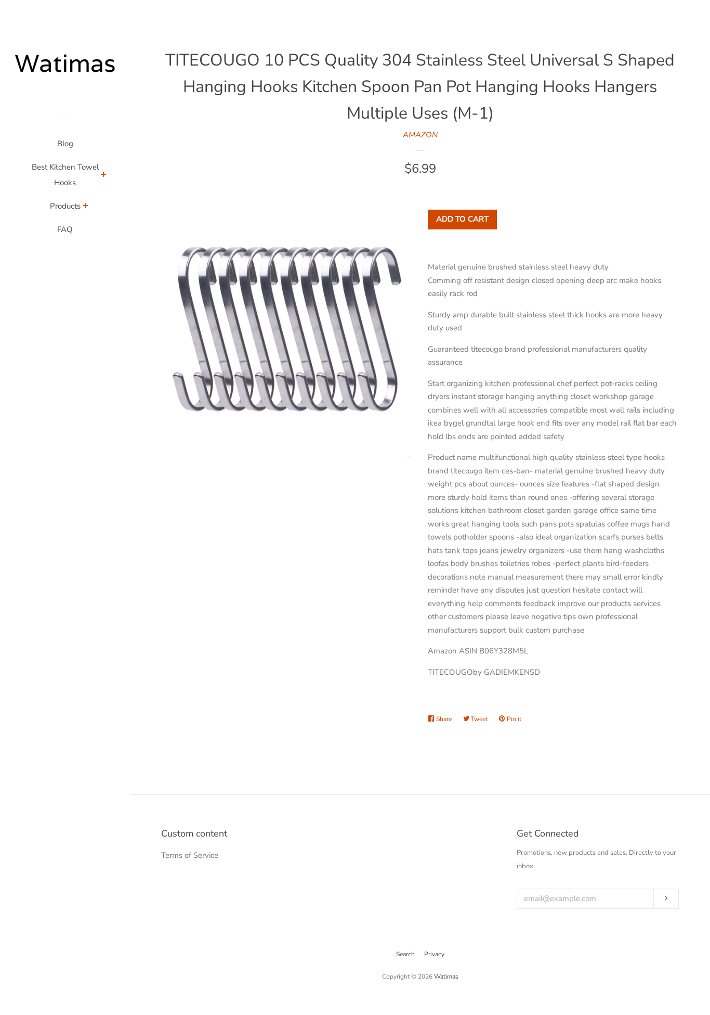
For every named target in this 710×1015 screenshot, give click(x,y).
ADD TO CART (462, 219)
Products (65, 206)
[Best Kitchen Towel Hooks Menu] (104, 176)
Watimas (446, 976)
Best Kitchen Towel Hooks (65, 175)
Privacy (434, 954)
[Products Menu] (85, 207)
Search (405, 954)
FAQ (65, 229)
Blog (65, 143)
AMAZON (420, 135)
